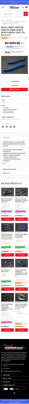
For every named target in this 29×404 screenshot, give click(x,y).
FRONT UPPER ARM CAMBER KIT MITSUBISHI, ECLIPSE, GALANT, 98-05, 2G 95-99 (21, 273)
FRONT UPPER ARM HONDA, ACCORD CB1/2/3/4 (6, 200)
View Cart (15, 85)
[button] (14, 81)
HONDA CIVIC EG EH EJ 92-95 (10, 119)
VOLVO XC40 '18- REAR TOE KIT (6, 270)
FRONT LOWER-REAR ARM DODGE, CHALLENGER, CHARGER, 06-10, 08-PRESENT (7, 307)
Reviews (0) (6, 173)
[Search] (26, 14)
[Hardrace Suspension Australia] (14, 7)
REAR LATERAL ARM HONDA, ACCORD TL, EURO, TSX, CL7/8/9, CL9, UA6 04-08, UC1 (7, 237)
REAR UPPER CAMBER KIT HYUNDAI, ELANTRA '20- (21, 236)
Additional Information (9, 169)
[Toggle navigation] (2, 8)
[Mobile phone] (22, 7)
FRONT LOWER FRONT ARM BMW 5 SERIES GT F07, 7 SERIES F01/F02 (21, 307)
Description (6, 137)
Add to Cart (15, 89)
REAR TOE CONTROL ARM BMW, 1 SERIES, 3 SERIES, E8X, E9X (21, 200)
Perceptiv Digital (16, 402)
